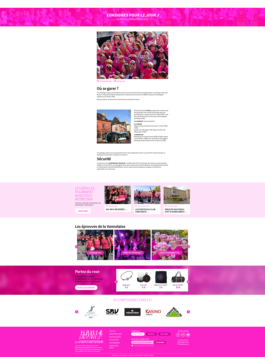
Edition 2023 (121, 81)
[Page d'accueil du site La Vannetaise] (89, 336)
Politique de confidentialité (135, 355)
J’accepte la (147, 346)
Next (188, 246)
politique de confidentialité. (147, 346)
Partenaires (114, 343)
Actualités (114, 340)
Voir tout (83, 211)
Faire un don (138, 334)
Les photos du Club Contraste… (145, 210)
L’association (115, 337)
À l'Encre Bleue (123, 355)
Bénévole (151, 334)
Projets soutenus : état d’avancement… (175, 210)
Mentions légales (148, 355)
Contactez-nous (114, 347)
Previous (77, 246)
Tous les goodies (86, 287)
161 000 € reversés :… (116, 209)
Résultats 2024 (115, 334)
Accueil (112, 331)
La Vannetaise (121, 19)
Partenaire (164, 334)
